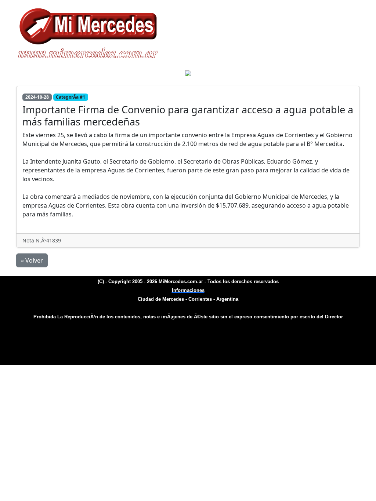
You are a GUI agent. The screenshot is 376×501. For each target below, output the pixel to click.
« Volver (32, 260)
